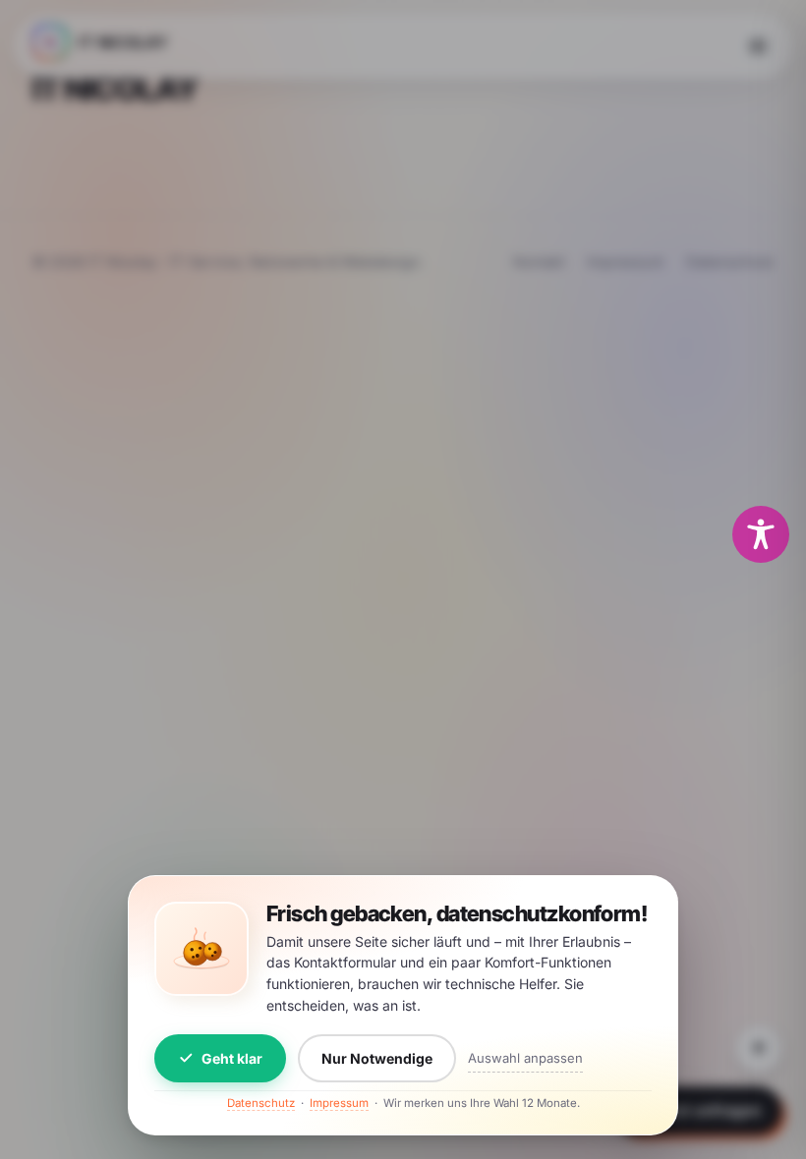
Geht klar (232, 1058)
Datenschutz (261, 1103)
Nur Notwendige (376, 1058)
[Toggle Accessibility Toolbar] (760, 534)
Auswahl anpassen (525, 1058)
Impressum (339, 1103)
